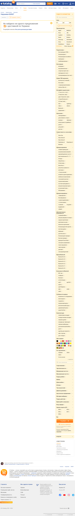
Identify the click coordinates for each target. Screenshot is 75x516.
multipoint (60, 275)
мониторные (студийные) (64, 122)
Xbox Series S (61, 137)
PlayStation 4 (61, 142)
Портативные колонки (61, 448)
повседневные (62, 115)
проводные (61, 59)
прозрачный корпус (63, 303)
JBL (67, 32)
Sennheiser (69, 39)
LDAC (68, 289)
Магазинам (3, 492)
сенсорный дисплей (63, 251)
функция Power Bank (63, 240)
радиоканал (61, 110)
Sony (59, 41)
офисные (69, 120)
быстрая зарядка (62, 238)
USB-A (68, 106)
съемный (60, 204)
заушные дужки (62, 319)
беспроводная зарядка (64, 235)
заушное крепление (63, 220)
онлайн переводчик (63, 149)
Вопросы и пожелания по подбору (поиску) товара (63, 427)
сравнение (33, 473)
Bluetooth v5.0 (61, 268)
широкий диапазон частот (64, 154)
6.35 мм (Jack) (61, 101)
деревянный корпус (63, 307)
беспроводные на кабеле (64, 56)
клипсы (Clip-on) (62, 87)
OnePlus (69, 35)
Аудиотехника (9, 12)
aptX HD (68, 282)
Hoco (59, 32)
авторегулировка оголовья (65, 217)
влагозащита (61, 298)
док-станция (61, 335)
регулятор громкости (63, 167)
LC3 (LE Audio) (61, 280)
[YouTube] (64, 495)
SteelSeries (61, 44)
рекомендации (18, 475)
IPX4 (59, 409)
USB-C (59, 106)
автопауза (61, 170)
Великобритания (25, 490)
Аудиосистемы (59, 452)
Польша (23, 494)
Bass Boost (61, 165)
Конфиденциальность (6, 494)
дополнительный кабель (64, 326)
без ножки (60, 82)
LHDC (59, 291)
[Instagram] (69, 495)
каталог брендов (32, 475)
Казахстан (23, 497)
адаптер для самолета (63, 331)
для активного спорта (63, 117)
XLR (59, 103)
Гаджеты (3, 8)
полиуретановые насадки (64, 317)
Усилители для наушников (62, 449)
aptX (59, 282)
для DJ (60, 124)
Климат (40, 8)
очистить (4, 17)
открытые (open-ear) (63, 70)
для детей (60, 126)
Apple (59, 30)
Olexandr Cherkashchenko (10, 464)
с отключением (62, 202)
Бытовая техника (33, 8)
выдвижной (61, 206)
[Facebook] (60, 495)
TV (21, 8)
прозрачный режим (63, 181)
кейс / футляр (61, 333)
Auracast (60, 277)
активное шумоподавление (65, 174)
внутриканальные (62, 68)
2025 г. (60, 354)
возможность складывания (65, 296)
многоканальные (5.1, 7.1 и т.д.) (66, 156)
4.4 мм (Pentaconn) (63, 99)
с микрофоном (61, 195)
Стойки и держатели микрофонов (63, 454)
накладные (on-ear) (63, 73)
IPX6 (59, 411)
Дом (45, 8)
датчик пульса (61, 233)
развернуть (70, 359)
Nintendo (60, 144)
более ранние (61, 357)
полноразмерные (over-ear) (65, 75)
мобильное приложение (64, 176)
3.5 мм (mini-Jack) (62, 94)
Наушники (15, 12)
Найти (49, 3)
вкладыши (61, 66)
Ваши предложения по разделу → (26, 463)
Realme (68, 37)
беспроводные (62, 54)
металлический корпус (64, 305)
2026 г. (68, 352)
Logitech (60, 35)
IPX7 (68, 411)
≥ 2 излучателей (62, 172)
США (22, 492)
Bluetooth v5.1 (61, 266)
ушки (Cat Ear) (61, 310)
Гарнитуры (58, 444)
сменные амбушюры (63, 324)
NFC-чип (60, 273)
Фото (16, 8)
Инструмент (66, 8)
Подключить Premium (6, 502)
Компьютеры (10, 8)
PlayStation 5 (70, 142)
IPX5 (68, 409)
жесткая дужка (62, 229)
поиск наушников (62, 245)
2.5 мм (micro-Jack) (63, 92)
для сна (60, 129)
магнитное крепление (63, 224)
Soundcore (69, 41)
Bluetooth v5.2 (61, 263)
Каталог (2, 12)
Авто (60, 8)
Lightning (69, 103)
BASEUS (69, 30)
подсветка (61, 301)
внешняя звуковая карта (64, 186)
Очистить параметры (65, 424)
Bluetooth (60, 108)
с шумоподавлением (63, 200)
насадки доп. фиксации (64, 322)
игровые (60, 120)
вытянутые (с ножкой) (63, 80)
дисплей (60, 249)
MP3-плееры (59, 446)
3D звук (60, 158)
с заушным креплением (64, 85)
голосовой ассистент (63, 179)
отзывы (22, 474)
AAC (59, 289)
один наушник (61, 247)
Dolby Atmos (61, 161)
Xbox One (60, 135)
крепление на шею (62, 222)
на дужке (69, 204)
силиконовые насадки (63, 315)
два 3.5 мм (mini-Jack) (63, 96)
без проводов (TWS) (63, 52)
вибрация (60, 231)
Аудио (25, 8)
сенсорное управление (64, 242)
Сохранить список (15, 17)
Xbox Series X (61, 140)
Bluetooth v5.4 (61, 259)
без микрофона (62, 197)
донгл (59, 328)
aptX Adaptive (61, 286)
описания (68, 473)
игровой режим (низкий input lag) (66, 151)
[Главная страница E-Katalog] (8, 3)
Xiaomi (68, 44)
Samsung (60, 39)
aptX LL (60, 284)
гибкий (60, 209)
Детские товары (53, 8)
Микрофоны (58, 451)
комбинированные (62, 61)
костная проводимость (64, 183)
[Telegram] (73, 495)
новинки (60, 352)
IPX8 (59, 414)
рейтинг (68, 474)
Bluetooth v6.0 (61, 256)
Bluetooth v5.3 (61, 261)
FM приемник (61, 190)
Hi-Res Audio (61, 163)
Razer (59, 37)
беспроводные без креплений (65, 226)
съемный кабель (62, 215)
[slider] (59, 26)
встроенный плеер (62, 188)
